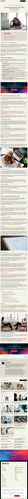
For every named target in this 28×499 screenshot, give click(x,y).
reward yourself (22, 259)
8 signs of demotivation (7, 34)
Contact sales (4, 484)
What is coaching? (4, 486)
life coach (18, 309)
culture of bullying (23, 135)
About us (16, 476)
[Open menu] (26, 1)
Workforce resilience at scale (18, 472)
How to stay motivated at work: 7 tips (9, 37)
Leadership (16, 477)
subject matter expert (8, 300)
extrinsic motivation (24, 254)
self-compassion (6, 268)
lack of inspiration (7, 117)
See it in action (14, 89)
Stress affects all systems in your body (6, 274)
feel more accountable (11, 223)
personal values (24, 128)
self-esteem (6, 135)
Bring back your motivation (8, 39)
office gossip (6, 136)
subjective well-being (12, 51)
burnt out (8, 44)
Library (3, 476)
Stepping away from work (18, 208)
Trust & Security (4, 470)
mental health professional (11, 309)
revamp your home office (4, 224)
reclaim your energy (11, 277)
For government (17, 473)
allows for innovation (16, 181)
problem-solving (22, 181)
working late (23, 115)
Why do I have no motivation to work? (9, 36)
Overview (3, 467)
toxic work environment (12, 134)
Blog (3, 477)
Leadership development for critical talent (19, 467)
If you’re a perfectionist (4, 170)
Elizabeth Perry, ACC (14, 10)
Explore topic (23, 380)
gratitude (6, 291)
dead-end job (19, 45)
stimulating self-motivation (12, 203)
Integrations (4, 468)
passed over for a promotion (5, 45)
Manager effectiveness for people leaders (19, 469)
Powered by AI (4, 469)
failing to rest (3, 116)
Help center (3, 485)
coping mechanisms (16, 310)
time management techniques (12, 227)
